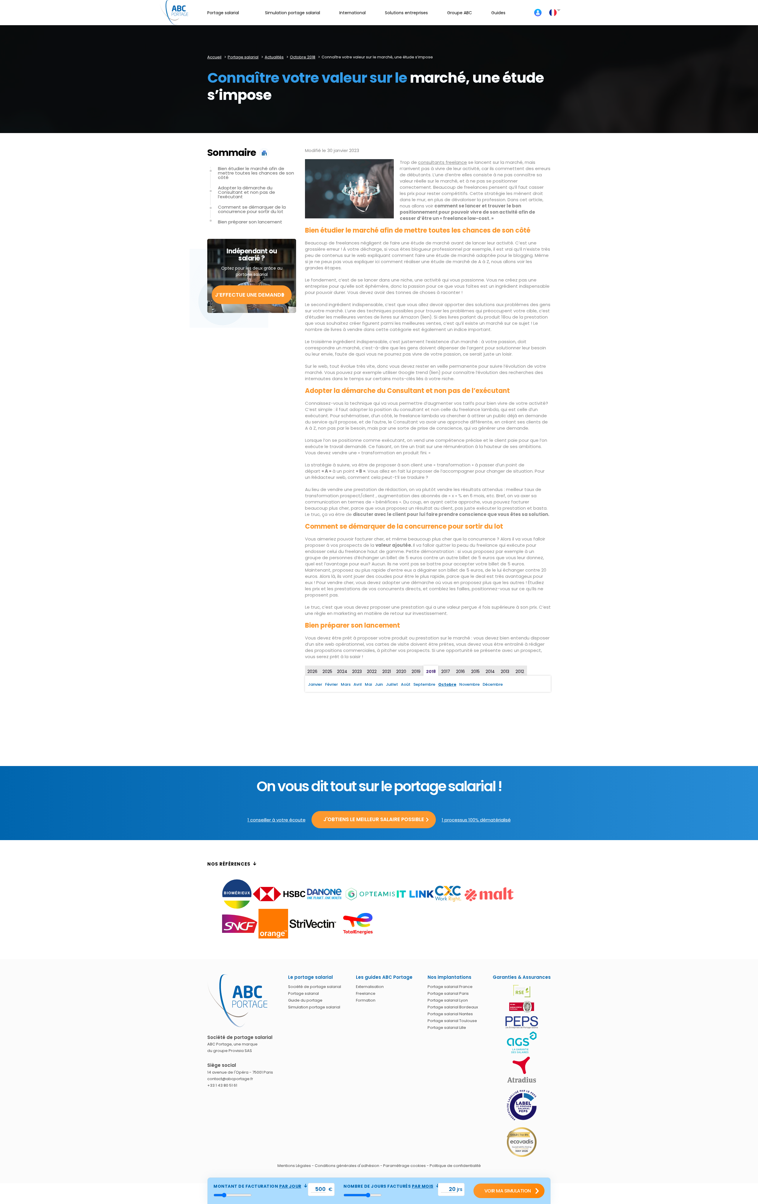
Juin (379, 684)
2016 (460, 671)
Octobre (447, 684)
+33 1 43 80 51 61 (222, 1085)
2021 (386, 671)
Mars (346, 684)
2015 (475, 671)
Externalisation (370, 986)
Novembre (469, 684)
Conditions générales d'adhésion (347, 1165)
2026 (312, 671)
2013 (505, 671)
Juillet (392, 684)
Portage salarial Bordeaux (453, 1007)
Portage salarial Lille (447, 1027)
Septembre (424, 684)
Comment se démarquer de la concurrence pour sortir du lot (252, 209)
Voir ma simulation (507, 1190)
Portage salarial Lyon (448, 1000)
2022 (372, 671)
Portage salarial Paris (448, 993)
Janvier (315, 684)
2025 (327, 671)
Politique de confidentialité (455, 1165)
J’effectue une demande (249, 294)
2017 (445, 671)
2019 (416, 671)
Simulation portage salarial (314, 1007)
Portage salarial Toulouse (452, 1021)
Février (331, 684)
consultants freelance (442, 162)
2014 (490, 671)
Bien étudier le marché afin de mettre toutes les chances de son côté (256, 172)
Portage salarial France (450, 986)
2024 (342, 671)
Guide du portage (305, 1000)
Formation (365, 1000)
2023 (357, 671)
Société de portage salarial (314, 986)
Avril (358, 684)
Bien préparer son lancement (250, 222)
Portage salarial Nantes (450, 1014)
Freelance (365, 993)
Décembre (493, 684)
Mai (368, 684)
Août (405, 684)
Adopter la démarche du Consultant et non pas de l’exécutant (246, 192)
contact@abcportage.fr (230, 1079)
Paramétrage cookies (404, 1165)
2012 (519, 671)
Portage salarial (303, 993)
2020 (401, 671)
